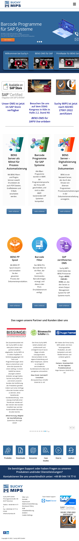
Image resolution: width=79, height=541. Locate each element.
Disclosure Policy (28, 506)
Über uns (25, 497)
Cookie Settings (27, 515)
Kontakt (24, 499)
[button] (30, 431)
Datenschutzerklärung (29, 504)
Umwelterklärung (28, 510)
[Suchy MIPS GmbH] (37, 4)
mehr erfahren (14, 211)
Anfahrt (24, 513)
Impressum (26, 501)
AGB (23, 508)
